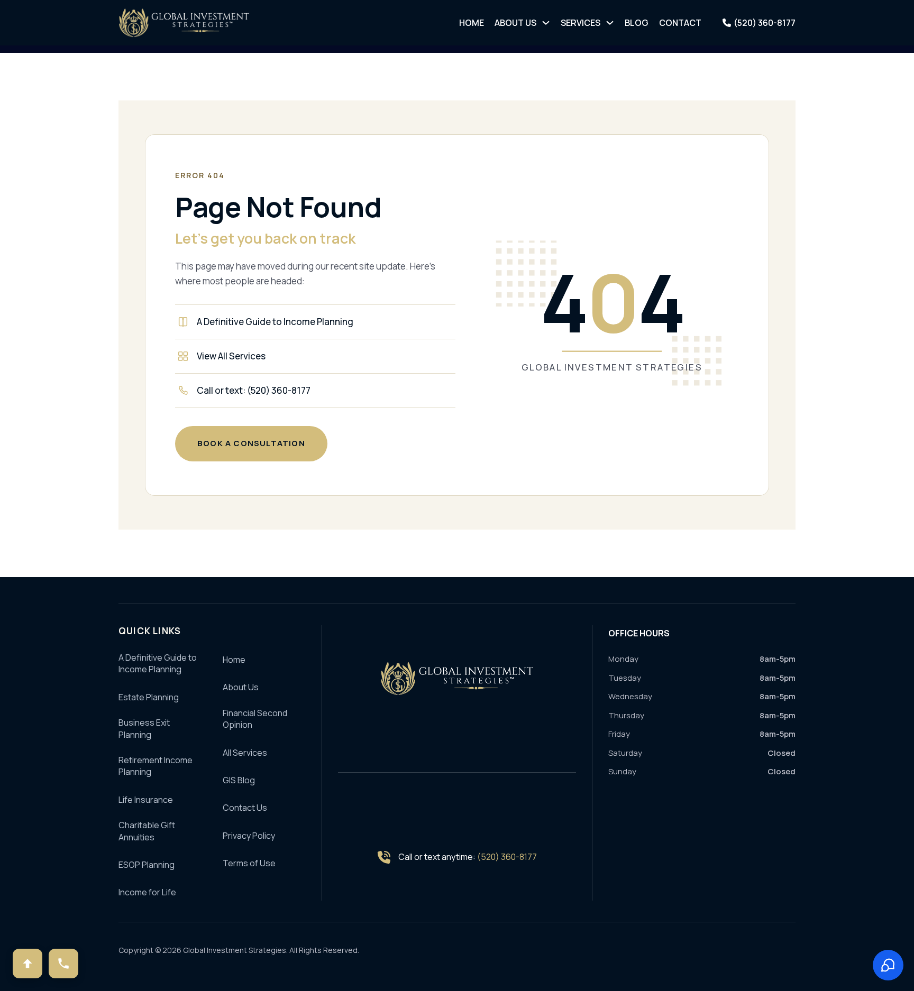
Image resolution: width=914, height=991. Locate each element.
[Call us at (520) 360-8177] (63, 963)
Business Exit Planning (144, 728)
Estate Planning (148, 697)
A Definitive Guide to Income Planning (275, 322)
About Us (515, 23)
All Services (245, 752)
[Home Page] (457, 678)
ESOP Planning (146, 864)
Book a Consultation (251, 443)
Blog (636, 23)
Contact (680, 23)
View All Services (231, 356)
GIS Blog (239, 780)
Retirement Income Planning (155, 765)
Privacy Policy (249, 835)
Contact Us (245, 807)
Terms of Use (249, 863)
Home (471, 23)
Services (580, 23)
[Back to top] (27, 963)
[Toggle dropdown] (546, 22)
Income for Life (147, 892)
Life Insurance (145, 799)
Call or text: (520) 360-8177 (253, 390)
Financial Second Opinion (255, 718)
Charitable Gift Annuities (146, 830)
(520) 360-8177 (507, 857)
